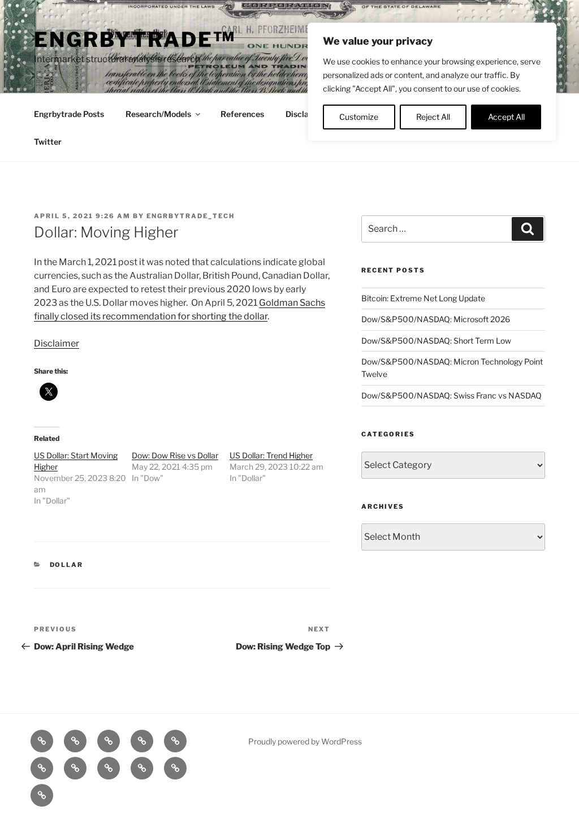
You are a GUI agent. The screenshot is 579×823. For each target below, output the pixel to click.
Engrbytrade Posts (69, 114)
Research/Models (158, 114)
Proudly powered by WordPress (305, 741)
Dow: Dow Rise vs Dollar (175, 455)
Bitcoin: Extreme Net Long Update (423, 298)
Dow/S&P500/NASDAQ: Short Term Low (436, 340)
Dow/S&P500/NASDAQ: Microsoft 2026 (435, 319)
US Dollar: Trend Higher (271, 455)
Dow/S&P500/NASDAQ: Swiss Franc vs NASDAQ (451, 395)
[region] (432, 82)
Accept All (506, 117)
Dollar (67, 565)
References (242, 114)
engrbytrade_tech (190, 216)
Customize (358, 117)
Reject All (433, 117)
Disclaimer (306, 114)
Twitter (48, 141)
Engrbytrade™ (135, 39)
